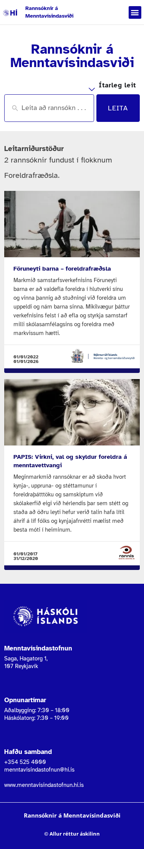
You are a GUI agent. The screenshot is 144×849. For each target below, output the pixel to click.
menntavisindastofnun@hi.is (39, 769)
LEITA (118, 108)
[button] (135, 12)
